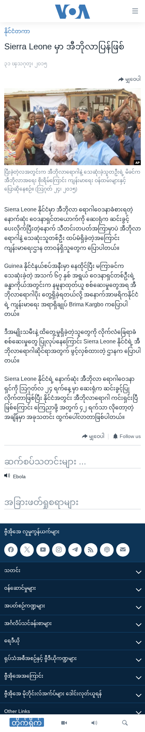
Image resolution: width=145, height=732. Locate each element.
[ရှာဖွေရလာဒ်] (124, 723)
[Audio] (94, 723)
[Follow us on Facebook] (11, 550)
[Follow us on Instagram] (58, 550)
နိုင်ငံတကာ (17, 31)
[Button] (129, 79)
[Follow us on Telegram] (75, 550)
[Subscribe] (123, 550)
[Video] (64, 723)
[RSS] (90, 550)
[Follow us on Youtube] (43, 550)
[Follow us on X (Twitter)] (26, 550)
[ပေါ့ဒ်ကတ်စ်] (106, 550)
